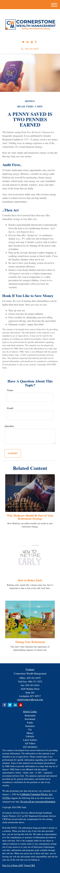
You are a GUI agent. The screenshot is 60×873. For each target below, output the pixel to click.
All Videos (30, 743)
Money (30, 732)
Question (9, 426)
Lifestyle (30, 736)
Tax (30, 729)
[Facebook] (35, 42)
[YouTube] (32, 42)
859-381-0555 (32, 48)
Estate (30, 722)
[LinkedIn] (27, 42)
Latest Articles (30, 739)
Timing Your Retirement (30, 642)
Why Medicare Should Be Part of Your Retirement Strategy (30, 517)
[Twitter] (23, 42)
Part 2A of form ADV (13, 865)
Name (10, 390)
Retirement (30, 715)
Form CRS (29, 865)
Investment (30, 718)
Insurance (30, 725)
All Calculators (30, 746)
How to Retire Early (30, 580)
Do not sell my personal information (37, 801)
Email (10, 408)
